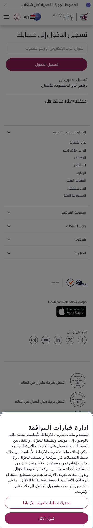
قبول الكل (46, 518)
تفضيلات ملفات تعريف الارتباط (46, 502)
